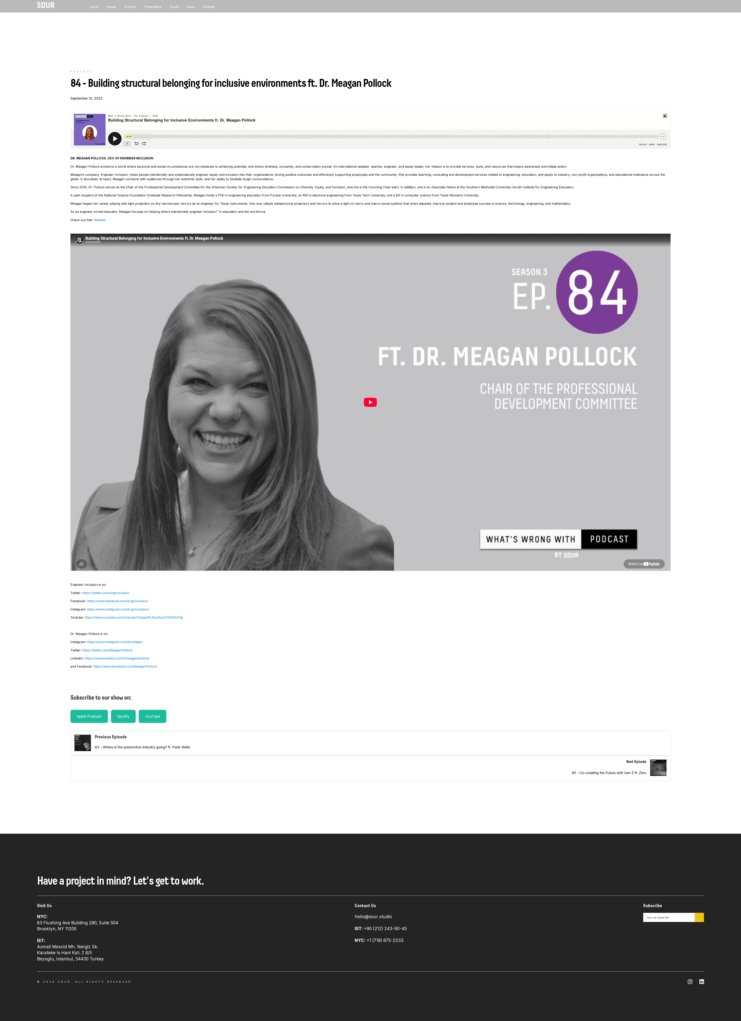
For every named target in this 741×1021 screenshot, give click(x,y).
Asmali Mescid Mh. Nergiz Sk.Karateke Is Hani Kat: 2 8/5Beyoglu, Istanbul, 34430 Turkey (70, 949)
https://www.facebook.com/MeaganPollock (125, 666)
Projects (130, 7)
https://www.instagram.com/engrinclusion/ (118, 609)
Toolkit (174, 7)
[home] (45, 5)
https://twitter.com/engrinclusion (105, 593)
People (111, 7)
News (191, 7)
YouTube (152, 716)
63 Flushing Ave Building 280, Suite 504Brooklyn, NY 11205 (77, 922)
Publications (153, 7)
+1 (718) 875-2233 (379, 940)
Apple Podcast (89, 716)
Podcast (209, 7)
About (93, 7)
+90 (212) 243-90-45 (381, 928)
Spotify (123, 716)
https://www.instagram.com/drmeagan (115, 642)
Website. (100, 220)
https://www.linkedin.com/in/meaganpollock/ (117, 658)
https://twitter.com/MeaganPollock (107, 650)
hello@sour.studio (373, 916)
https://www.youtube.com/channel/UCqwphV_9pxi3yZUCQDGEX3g (134, 617)
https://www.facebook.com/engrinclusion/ (117, 601)
